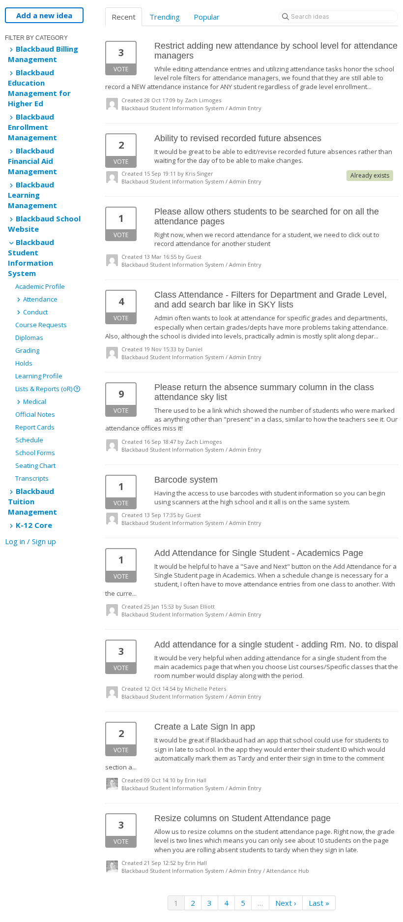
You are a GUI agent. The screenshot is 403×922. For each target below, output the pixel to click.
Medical (34, 401)
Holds (23, 363)
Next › (285, 903)
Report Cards (35, 427)
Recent (124, 17)
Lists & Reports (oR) (44, 388)
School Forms (35, 452)
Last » (319, 903)
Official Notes (35, 414)
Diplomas (29, 337)
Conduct (35, 311)
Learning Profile (38, 375)
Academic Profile (40, 286)
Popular (207, 17)
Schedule (29, 439)
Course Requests (41, 324)
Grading (27, 350)
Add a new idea (44, 15)
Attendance (40, 299)
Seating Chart (35, 465)
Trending (164, 17)
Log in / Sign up (30, 541)
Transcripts (32, 478)
